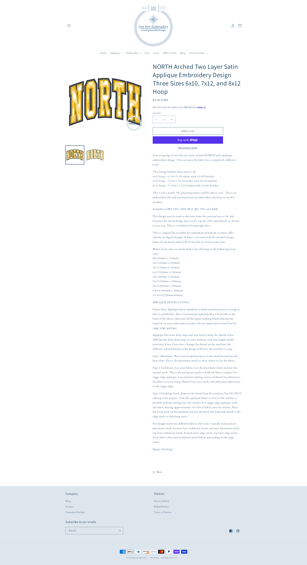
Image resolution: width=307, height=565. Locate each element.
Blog (68, 501)
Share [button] (159, 471)
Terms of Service (163, 512)
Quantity (157, 113)
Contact (70, 506)
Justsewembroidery (140, 558)
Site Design (155, 558)
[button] (69, 25)
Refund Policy (161, 506)
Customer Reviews (75, 512)
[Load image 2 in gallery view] (95, 155)
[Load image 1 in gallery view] (75, 155)
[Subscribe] (119, 530)
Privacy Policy (161, 501)
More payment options (188, 147)
